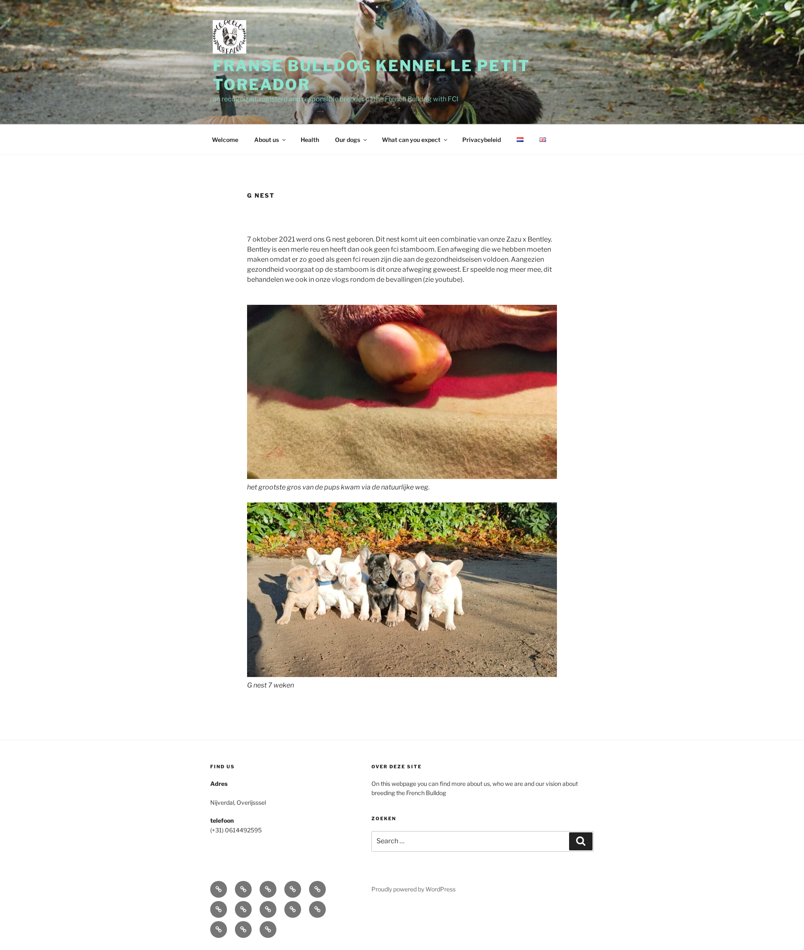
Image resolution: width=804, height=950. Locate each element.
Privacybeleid (481, 139)
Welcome (225, 139)
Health (310, 139)
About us (266, 139)
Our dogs (347, 139)
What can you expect (411, 139)
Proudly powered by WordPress (413, 889)
